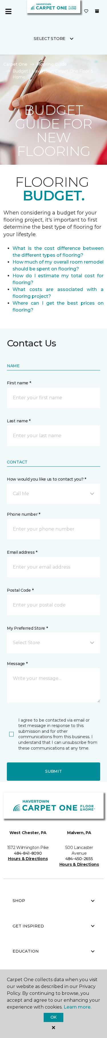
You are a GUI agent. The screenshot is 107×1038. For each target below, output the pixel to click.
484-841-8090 (28, 853)
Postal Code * (20, 590)
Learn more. (77, 1007)
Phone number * (23, 514)
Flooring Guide (52, 64)
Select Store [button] (49, 38)
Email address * (22, 552)
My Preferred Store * (27, 628)
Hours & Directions (28, 858)
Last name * (19, 421)
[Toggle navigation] (8, 11)
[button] (53, 493)
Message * (17, 664)
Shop (19, 900)
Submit (53, 771)
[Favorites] (86, 11)
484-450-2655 (79, 858)
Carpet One (15, 64)
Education (26, 951)
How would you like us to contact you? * (46, 479)
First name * (19, 383)
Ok (53, 1017)
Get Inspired (28, 926)
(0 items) (97, 11)
